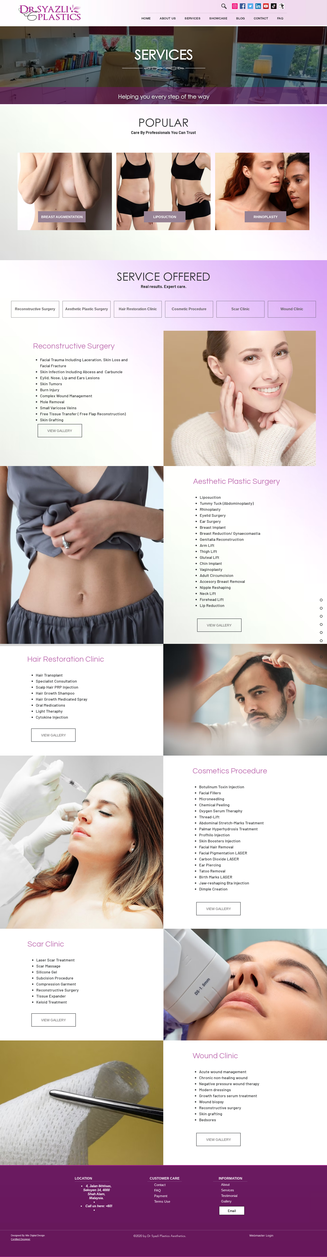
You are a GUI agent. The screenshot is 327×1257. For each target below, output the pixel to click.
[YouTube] (266, 6)
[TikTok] (274, 6)
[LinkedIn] (258, 6)
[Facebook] (242, 6)
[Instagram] (235, 6)
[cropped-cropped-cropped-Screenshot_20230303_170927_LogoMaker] (281, 6)
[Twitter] (250, 6)
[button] (192, 18)
